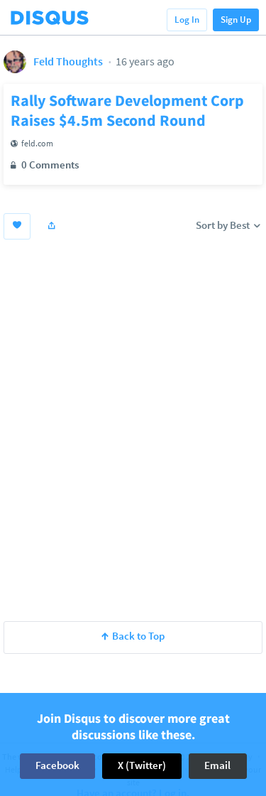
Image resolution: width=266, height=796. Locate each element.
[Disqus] (133, 428)
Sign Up (236, 20)
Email (217, 765)
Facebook (57, 765)
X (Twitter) (142, 765)
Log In (186, 20)
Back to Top (138, 635)
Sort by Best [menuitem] (224, 225)
